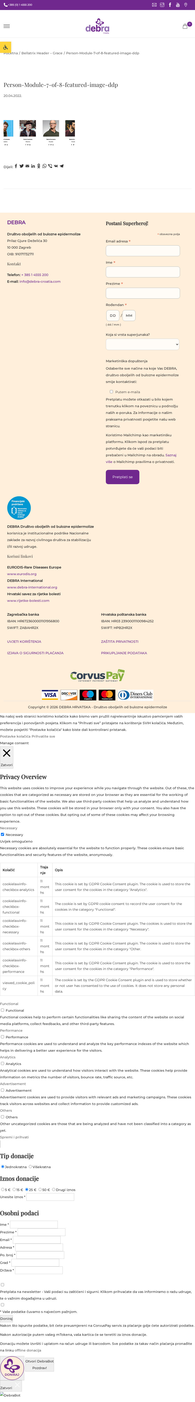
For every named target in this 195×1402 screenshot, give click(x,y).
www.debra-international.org (32, 587)
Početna (11, 53)
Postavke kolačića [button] (15, 736)
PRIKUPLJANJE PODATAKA (124, 653)
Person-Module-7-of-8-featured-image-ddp (61, 84)
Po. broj (7, 1255)
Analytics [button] (7, 1057)
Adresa (7, 1247)
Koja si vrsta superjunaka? (128, 334)
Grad (5, 1263)
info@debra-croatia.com (40, 281)
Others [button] (6, 1110)
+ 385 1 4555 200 (34, 275)
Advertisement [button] (13, 1084)
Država (7, 1270)
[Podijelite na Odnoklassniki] (39, 167)
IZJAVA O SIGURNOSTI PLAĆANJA (35, 653)
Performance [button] (11, 1030)
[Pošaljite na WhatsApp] (44, 167)
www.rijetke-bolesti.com (28, 600)
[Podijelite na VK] (56, 167)
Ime (110, 263)
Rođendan (116, 305)
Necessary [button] (8, 828)
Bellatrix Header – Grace (42, 53)
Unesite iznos (12, 1197)
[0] (185, 26)
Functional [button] (9, 1004)
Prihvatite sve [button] (43, 736)
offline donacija (28, 1350)
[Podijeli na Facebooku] (16, 167)
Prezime (114, 284)
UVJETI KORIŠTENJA (24, 641)
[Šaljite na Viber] (50, 167)
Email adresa (118, 242)
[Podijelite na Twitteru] (21, 167)
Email (6, 1240)
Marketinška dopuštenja (126, 361)
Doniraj (6, 1319)
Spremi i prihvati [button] (14, 1137)
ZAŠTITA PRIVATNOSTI (119, 641)
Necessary (14, 835)
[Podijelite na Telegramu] (61, 167)
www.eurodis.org (22, 574)
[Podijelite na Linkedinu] (33, 167)
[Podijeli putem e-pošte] (27, 167)
